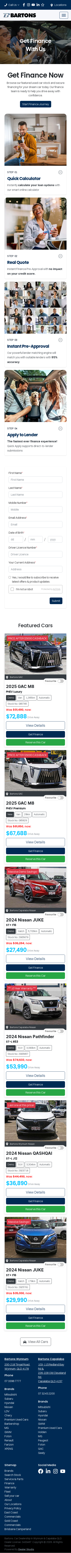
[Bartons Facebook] (24, 4)
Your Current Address (22, 562)
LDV (6, 1411)
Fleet (7, 1491)
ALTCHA (56, 589)
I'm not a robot (24, 589)
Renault (8, 1440)
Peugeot (43, 1440)
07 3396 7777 (12, 1381)
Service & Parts (13, 1479)
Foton (8, 1436)
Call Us (12, 5)
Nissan (8, 1407)
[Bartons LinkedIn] (38, 4)
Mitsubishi (10, 1394)
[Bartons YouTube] (34, 4)
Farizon (9, 1444)
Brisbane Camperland (17, 1529)
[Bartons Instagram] (29, 4)
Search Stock (12, 1475)
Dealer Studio (26, 1549)
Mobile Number (18, 502)
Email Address (18, 517)
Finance (9, 1483)
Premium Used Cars (16, 1419)
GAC (41, 1448)
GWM (7, 1432)
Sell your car (11, 1495)
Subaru (8, 1398)
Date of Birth (16, 532)
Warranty (10, 1487)
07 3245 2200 (46, 1393)
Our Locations (13, 1504)
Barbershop (11, 1423)
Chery (8, 1415)
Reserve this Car (36, 742)
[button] (63, 15)
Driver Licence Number (23, 547)
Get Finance (35, 734)
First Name (16, 473)
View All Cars (38, 1341)
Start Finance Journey (35, 104)
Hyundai (9, 1403)
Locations (60, 5)
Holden (42, 1432)
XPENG (8, 1448)
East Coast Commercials (12, 1514)
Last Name (15, 488)
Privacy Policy (12, 1508)
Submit (56, 601)
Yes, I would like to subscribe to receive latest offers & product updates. (35, 579)
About (8, 1500)
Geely (41, 1453)
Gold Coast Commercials (12, 1523)
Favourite (50, 681)
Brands (8, 1470)
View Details (35, 725)
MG (6, 1428)
